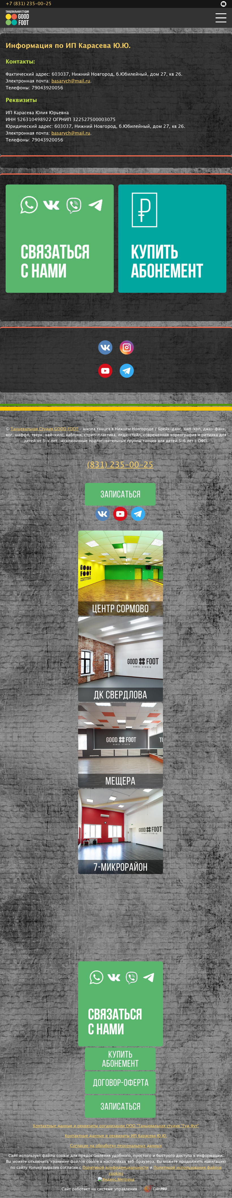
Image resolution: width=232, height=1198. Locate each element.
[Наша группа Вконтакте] (105, 353)
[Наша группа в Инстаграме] (127, 353)
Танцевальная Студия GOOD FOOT (44, 429)
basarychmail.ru (70, 81)
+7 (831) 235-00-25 (28, 4)
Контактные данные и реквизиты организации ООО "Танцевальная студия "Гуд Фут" (116, 1126)
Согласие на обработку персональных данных (116, 1146)
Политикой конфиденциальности (116, 1168)
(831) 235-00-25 (120, 465)
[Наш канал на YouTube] (105, 376)
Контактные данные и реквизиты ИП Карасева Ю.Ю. (116, 1136)
